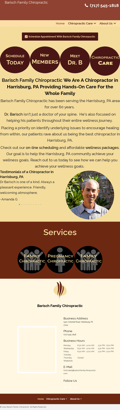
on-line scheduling (42, 147)
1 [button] (19, 204)
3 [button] (24, 204)
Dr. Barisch (13, 114)
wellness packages (102, 147)
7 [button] (33, 204)
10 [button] (40, 204)
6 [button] (31, 204)
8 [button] (35, 204)
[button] (66, 399)
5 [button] (28, 204)
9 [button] (38, 204)
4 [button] (26, 204)
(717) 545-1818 (104, 5)
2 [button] (21, 204)
